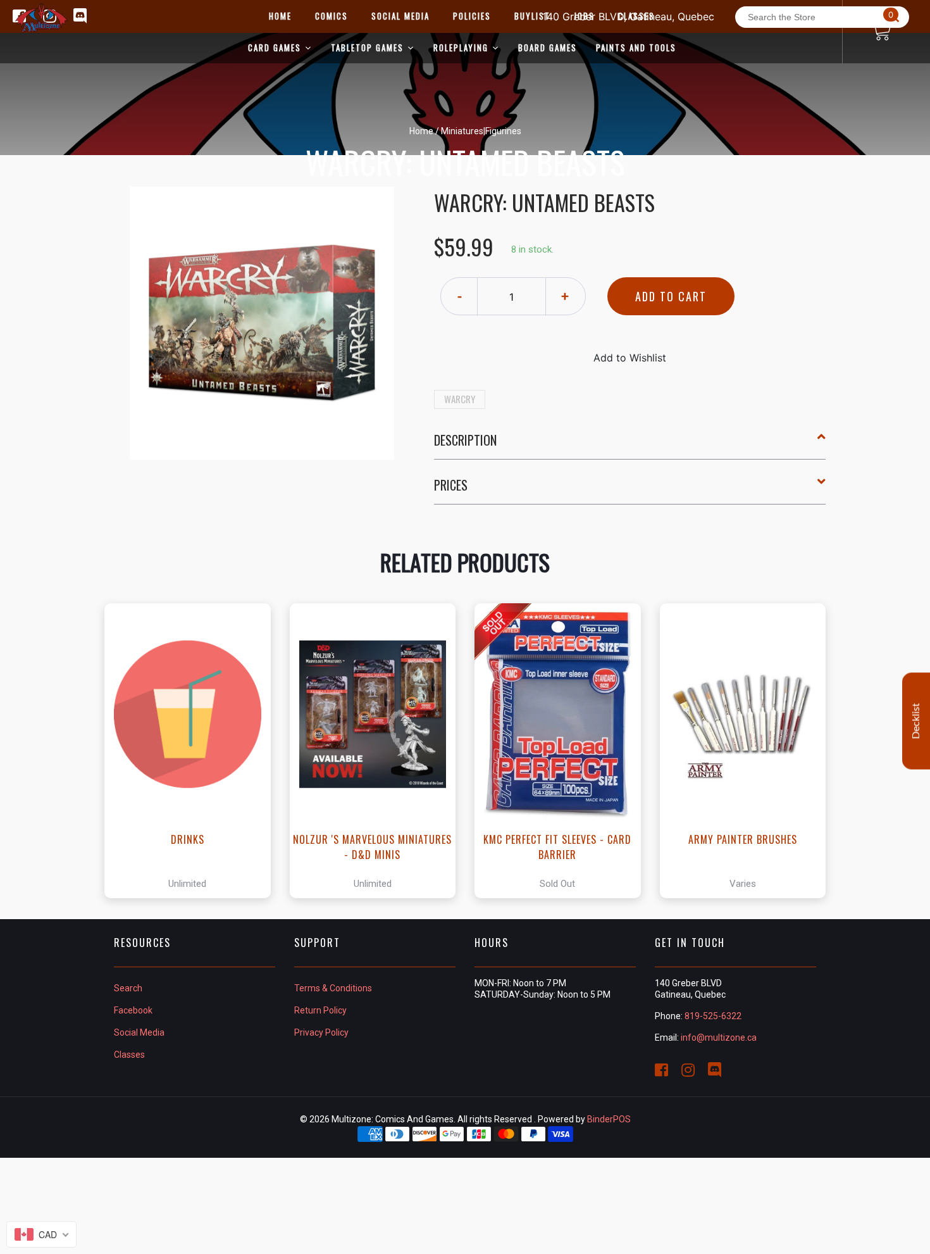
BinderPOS (609, 1119)
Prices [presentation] (451, 484)
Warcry (459, 399)
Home (421, 131)
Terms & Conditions (333, 988)
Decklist (916, 721)
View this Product (193, 750)
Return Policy (320, 1010)
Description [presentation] (465, 439)
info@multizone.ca (719, 1037)
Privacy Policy (321, 1032)
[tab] (630, 445)
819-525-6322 (713, 1016)
